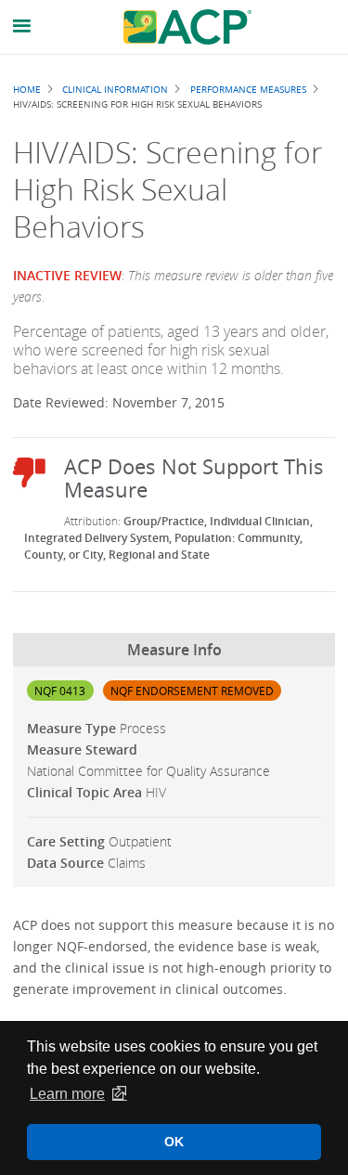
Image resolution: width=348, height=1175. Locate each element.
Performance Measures (248, 89)
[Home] (187, 27)
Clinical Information (115, 89)
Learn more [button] (67, 1094)
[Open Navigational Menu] (22, 26)
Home (27, 89)
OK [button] (174, 1141)
